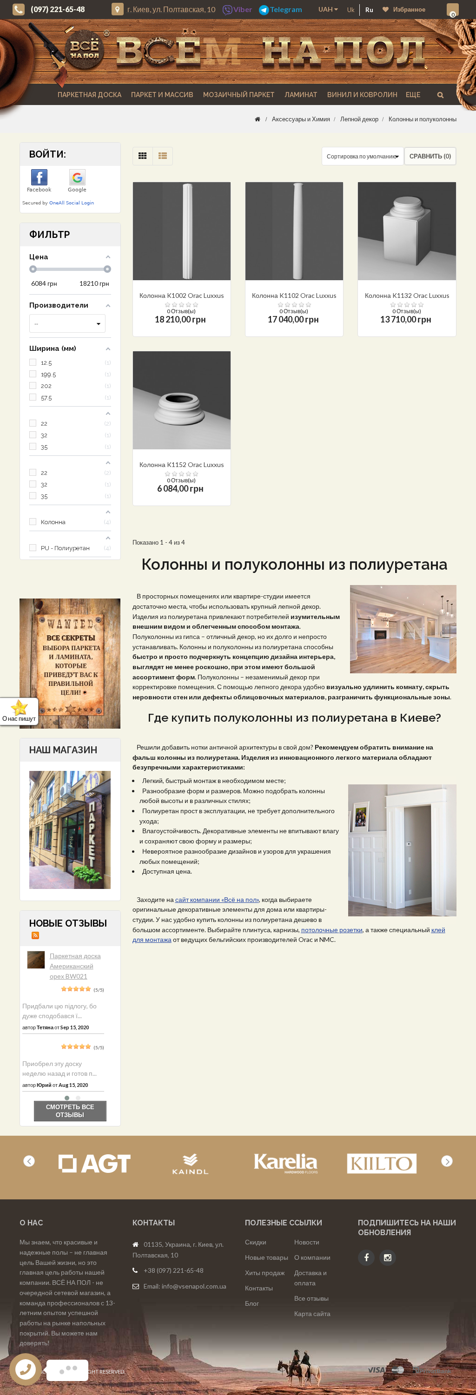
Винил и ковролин (361, 95)
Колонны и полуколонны (422, 119)
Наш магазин (63, 750)
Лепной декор (359, 119)
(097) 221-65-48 (58, 9)
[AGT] (95, 1164)
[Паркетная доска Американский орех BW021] (36, 960)
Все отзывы (311, 1298)
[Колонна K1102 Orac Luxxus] (294, 231)
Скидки (255, 1242)
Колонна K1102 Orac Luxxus (294, 295)
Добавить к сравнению (201, 256)
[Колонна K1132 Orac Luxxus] (407, 231)
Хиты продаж (264, 1273)
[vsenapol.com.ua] (244, 51)
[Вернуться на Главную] (257, 119)
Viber (242, 9)
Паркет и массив (161, 95)
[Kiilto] (382, 1164)
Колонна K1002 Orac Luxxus (181, 295)
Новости (306, 1242)
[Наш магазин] (70, 829)
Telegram (286, 9)
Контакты (259, 1288)
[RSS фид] (35, 934)
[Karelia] (286, 1164)
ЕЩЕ (413, 95)
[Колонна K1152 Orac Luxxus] (182, 400)
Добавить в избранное (186, 256)
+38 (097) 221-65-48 (174, 1270)
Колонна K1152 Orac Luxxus (181, 464)
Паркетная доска (88, 95)
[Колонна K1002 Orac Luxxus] (182, 231)
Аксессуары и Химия (301, 119)
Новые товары (266, 1257)
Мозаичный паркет (238, 95)
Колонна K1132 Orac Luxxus (407, 295)
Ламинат (300, 95)
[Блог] (70, 664)
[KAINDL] (190, 1164)
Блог (252, 1303)
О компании (312, 1257)
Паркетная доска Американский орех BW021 (75, 966)
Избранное (409, 9)
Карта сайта (312, 1313)
